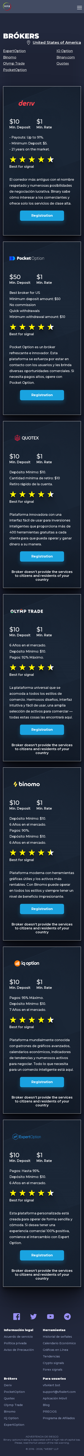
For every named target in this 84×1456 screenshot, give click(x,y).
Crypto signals (53, 1363)
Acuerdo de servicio (18, 1336)
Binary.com (65, 57)
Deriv (8, 1385)
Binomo (9, 57)
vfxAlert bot (51, 1385)
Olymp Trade (14, 63)
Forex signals (52, 1369)
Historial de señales (57, 1336)
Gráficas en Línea (55, 1350)
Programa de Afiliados (59, 1418)
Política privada (15, 1343)
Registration (42, 216)
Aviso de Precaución (19, 1350)
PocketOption (15, 70)
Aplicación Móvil (55, 1398)
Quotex (62, 63)
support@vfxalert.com (59, 1392)
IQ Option (64, 51)
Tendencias (51, 1356)
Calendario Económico (59, 1343)
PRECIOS (50, 1411)
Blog (46, 1405)
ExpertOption (14, 51)
